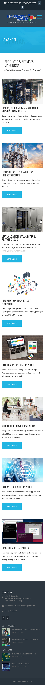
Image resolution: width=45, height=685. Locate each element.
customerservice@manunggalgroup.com (21, 3)
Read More (12, 131)
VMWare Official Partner (21, 664)
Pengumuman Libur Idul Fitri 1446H (24, 654)
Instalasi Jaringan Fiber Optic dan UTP (25, 639)
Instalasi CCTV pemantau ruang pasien (26, 629)
